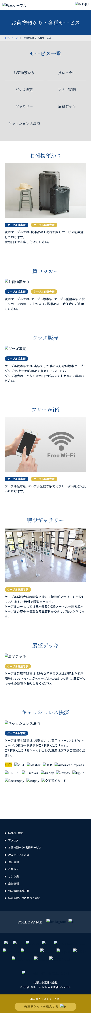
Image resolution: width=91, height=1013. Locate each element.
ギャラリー (24, 106)
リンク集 (13, 876)
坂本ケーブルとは (18, 854)
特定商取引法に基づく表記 (24, 898)
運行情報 (13, 862)
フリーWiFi (67, 89)
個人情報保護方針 (18, 891)
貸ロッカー (67, 72)
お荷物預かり (24, 72)
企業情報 (13, 883)
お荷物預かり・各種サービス (24, 847)
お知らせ (13, 869)
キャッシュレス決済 (24, 123)
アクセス (13, 840)
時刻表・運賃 (15, 833)
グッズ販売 (24, 89)
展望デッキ (67, 106)
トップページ (11, 37)
